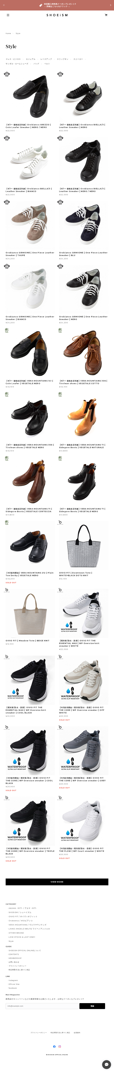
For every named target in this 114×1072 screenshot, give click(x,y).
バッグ (36, 64)
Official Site (14, 984)
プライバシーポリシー (17, 966)
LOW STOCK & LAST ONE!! (22, 937)
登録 (92, 1006)
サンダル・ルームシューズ (17, 64)
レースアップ (46, 59)
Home (8, 33)
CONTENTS (14, 954)
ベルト (47, 64)
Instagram (13, 980)
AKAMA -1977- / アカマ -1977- (23, 908)
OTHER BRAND (16, 933)
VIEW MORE (57, 882)
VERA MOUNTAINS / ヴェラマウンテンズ (27, 925)
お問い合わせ (14, 962)
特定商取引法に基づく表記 (19, 970)
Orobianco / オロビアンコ (21, 920)
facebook (13, 988)
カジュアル (30, 59)
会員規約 (77, 1032)
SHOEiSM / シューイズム (20, 912)
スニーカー (78, 59)
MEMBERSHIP (15, 958)
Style (11, 941)
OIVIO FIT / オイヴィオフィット (23, 916)
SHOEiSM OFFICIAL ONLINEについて (25, 950)
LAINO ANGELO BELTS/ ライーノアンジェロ (29, 929)
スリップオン (62, 59)
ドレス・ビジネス (13, 59)
